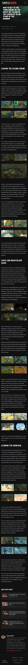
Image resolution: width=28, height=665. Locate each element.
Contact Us (15, 660)
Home (21, 660)
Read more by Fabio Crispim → (14, 650)
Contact (21, 657)
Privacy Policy (17, 662)
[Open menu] (24, 3)
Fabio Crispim (6, 26)
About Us (15, 657)
